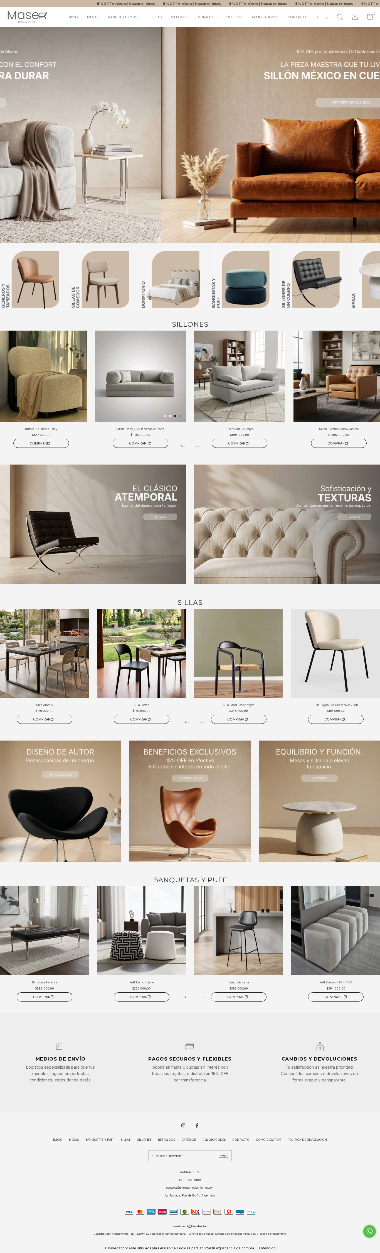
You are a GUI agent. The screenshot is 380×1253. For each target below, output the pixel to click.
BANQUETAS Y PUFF (124, 17)
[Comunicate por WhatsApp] (369, 1231)
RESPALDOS (207, 17)
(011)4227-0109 (190, 1179)
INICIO (73, 17)
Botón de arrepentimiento (273, 1233)
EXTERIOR (234, 17)
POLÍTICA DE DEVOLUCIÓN (307, 1139)
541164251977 (190, 1172)
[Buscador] (339, 18)
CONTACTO (298, 17)
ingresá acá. (249, 1233)
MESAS (93, 17)
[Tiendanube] (190, 1227)
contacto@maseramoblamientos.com (190, 1187)
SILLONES (179, 17)
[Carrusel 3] (319, 801)
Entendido (267, 1248)
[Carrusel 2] (287, 524)
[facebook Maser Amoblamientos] (197, 1125)
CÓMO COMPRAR (268, 1139)
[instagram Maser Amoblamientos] (183, 1125)
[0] (367, 18)
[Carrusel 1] (190, 135)
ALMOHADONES (265, 17)
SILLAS (156, 17)
